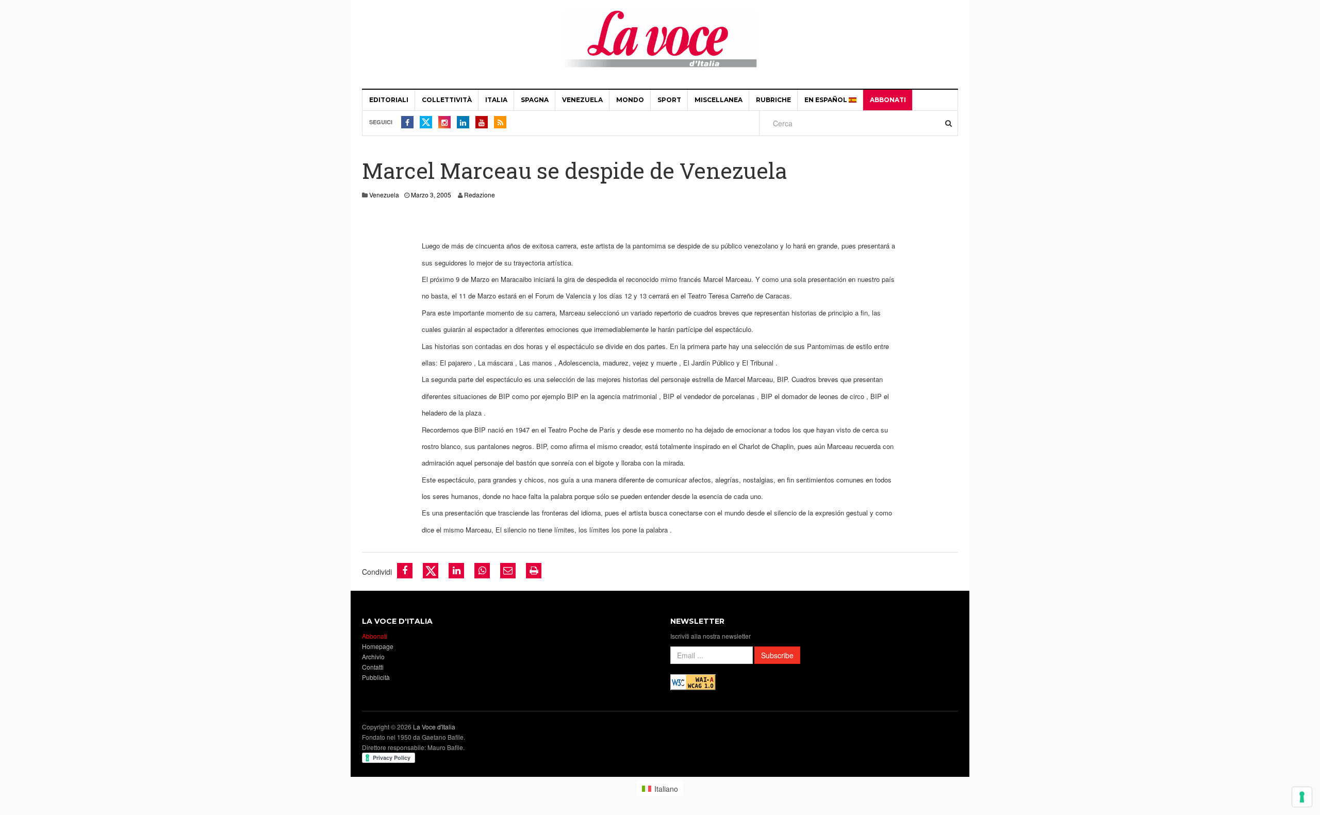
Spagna (535, 100)
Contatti (373, 666)
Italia (496, 100)
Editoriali (388, 100)
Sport (669, 100)
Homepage (377, 646)
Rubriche (773, 100)
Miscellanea (718, 100)
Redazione (479, 194)
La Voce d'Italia (434, 726)
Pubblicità (376, 677)
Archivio (373, 656)
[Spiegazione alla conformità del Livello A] (693, 681)
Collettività (447, 100)
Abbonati (888, 100)
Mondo (630, 100)
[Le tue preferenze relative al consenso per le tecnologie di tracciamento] (1302, 797)
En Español (826, 100)
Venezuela (582, 100)
